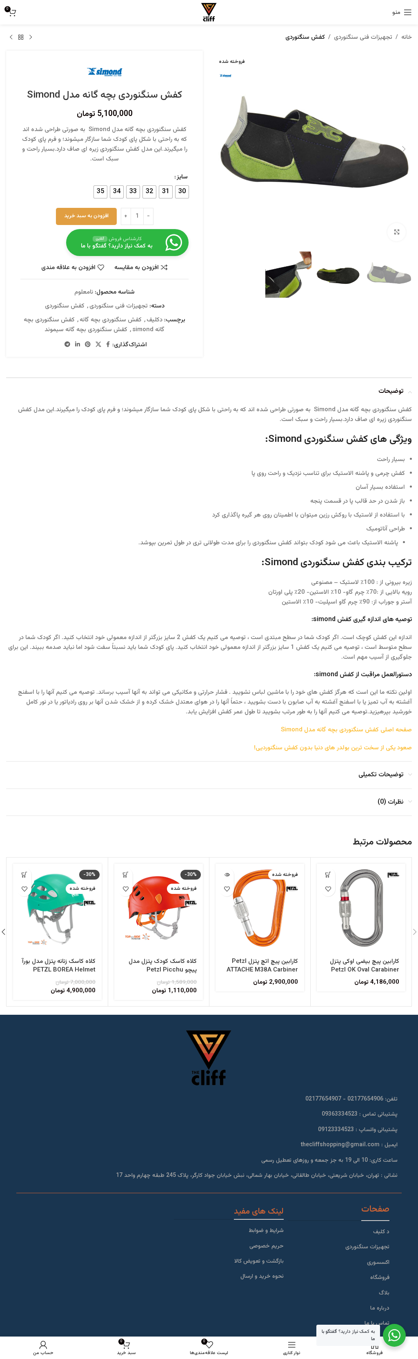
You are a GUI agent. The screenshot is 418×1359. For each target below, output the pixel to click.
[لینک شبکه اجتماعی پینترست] (87, 345)
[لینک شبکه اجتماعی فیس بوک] (108, 345)
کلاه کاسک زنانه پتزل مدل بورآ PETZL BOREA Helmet (59, 966)
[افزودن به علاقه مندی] (328, 889)
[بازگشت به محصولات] (21, 37)
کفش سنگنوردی (305, 37)
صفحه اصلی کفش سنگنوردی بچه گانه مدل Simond (346, 730)
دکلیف (154, 320)
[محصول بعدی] (11, 37)
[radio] (182, 192)
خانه (406, 37)
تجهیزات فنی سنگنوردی (363, 37)
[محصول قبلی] (31, 37)
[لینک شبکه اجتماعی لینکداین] (77, 345)
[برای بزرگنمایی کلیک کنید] (396, 232)
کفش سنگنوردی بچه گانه (111, 320)
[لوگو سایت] (209, 12)
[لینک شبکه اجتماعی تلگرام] (67, 345)
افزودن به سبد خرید (86, 216)
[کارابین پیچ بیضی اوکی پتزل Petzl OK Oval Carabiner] (361, 908)
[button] (404, 149)
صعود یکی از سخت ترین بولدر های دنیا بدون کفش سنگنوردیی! (333, 748)
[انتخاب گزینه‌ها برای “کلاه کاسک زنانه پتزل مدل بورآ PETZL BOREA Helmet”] (24, 875)
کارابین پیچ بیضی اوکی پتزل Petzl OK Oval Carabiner (364, 966)
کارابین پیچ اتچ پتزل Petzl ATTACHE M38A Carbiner (262, 966)
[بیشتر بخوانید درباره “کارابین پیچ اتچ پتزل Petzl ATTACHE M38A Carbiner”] (227, 875)
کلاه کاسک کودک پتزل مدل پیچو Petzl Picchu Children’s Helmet (163, 970)
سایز (182, 177)
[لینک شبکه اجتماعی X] (98, 345)
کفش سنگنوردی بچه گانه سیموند (85, 329)
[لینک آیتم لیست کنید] (338, 1232)
